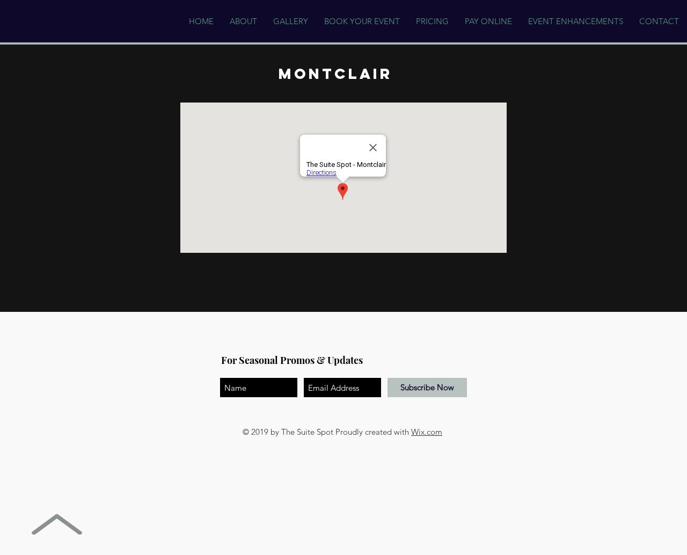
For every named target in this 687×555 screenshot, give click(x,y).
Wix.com (426, 432)
